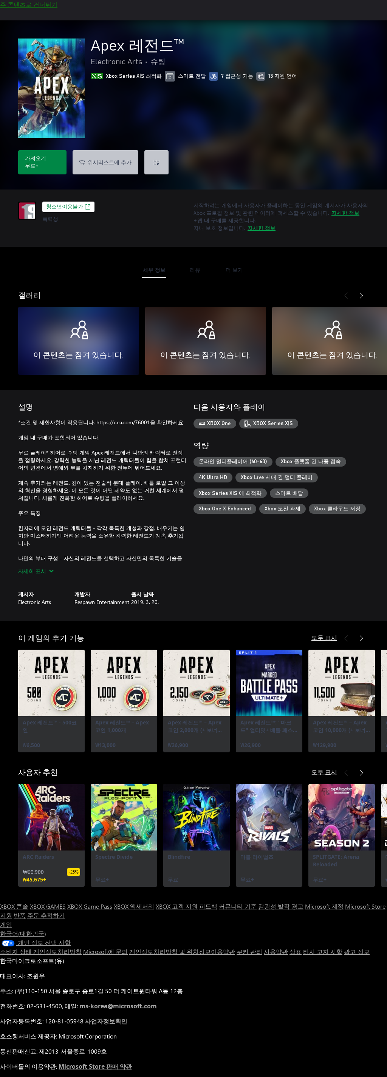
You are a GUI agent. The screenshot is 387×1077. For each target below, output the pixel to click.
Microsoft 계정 (324, 906)
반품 (20, 915)
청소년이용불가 (64, 207)
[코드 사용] (156, 162)
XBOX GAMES (48, 906)
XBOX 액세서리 (134, 906)
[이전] (346, 295)
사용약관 (276, 951)
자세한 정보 (345, 212)
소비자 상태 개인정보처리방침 (41, 951)
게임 (6, 924)
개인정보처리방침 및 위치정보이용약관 (182, 951)
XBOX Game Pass (89, 906)
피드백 (208, 906)
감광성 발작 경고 (280, 906)
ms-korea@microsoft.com (118, 1006)
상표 (295, 951)
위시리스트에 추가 (110, 162)
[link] (51, 701)
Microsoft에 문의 (105, 951)
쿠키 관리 (249, 951)
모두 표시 (324, 637)
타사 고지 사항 (322, 951)
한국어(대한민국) (23, 933)
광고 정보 (357, 951)
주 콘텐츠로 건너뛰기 (28, 4)
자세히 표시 (32, 571)
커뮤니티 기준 (238, 906)
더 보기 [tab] (234, 269)
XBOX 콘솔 (14, 906)
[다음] (361, 295)
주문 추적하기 (46, 915)
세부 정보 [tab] (154, 269)
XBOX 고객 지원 (177, 906)
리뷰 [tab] (195, 269)
